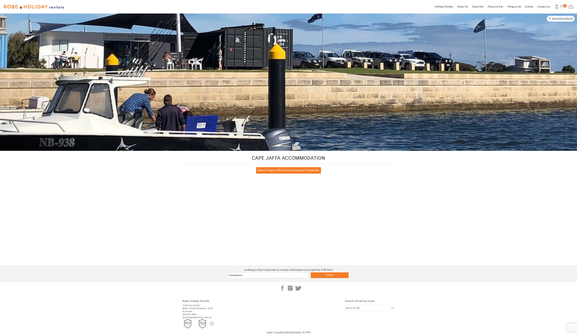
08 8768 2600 (189, 314)
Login (270, 332)
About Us (462, 6)
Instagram (290, 288)
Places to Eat (495, 6)
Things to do (514, 6)
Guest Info (478, 6)
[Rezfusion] (212, 323)
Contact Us (543, 6)
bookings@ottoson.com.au (197, 317)
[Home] (23, 7)
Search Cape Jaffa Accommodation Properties (288, 170)
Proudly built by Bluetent (287, 332)
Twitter (298, 288)
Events (529, 6)
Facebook (282, 288)
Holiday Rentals (444, 6)
